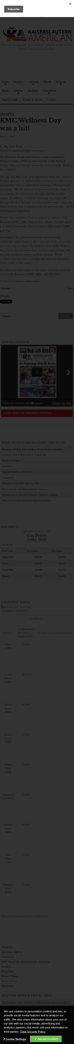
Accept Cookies (48, 1038)
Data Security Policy (33, 1031)
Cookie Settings (16, 1039)
